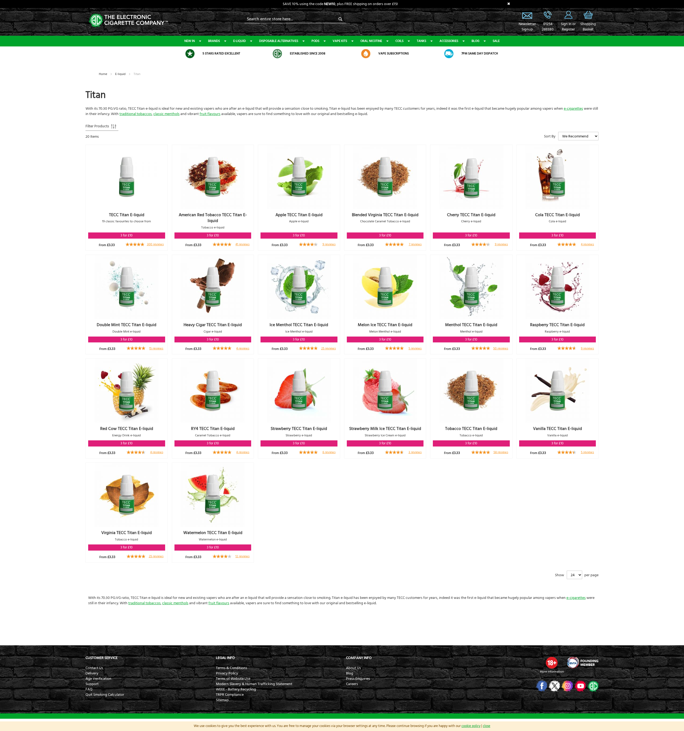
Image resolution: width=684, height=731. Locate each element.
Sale (496, 41)
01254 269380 (547, 14)
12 (242, 556)
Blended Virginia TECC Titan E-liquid (385, 215)
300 (155, 244)
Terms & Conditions (231, 668)
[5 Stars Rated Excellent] (190, 53)
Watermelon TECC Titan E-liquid (212, 533)
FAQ (89, 689)
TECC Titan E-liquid (126, 215)
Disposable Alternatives (278, 41)
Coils (399, 41)
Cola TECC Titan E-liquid (557, 215)
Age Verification (98, 678)
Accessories (449, 41)
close (486, 726)
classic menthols (166, 114)
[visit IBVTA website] (582, 662)
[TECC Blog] (592, 686)
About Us (353, 668)
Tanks (421, 41)
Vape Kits (340, 41)
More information (552, 671)
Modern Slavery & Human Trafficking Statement (254, 684)
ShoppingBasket (588, 26)
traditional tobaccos (135, 114)
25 (328, 348)
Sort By (549, 136)
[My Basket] (588, 18)
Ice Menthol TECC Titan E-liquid (299, 325)
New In (189, 41)
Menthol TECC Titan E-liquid (471, 325)
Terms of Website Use (233, 678)
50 (500, 348)
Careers (352, 684)
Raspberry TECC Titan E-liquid (557, 325)
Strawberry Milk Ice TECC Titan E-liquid (385, 429)
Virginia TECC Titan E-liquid (126, 533)
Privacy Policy (227, 673)
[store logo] (128, 20)
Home (103, 74)
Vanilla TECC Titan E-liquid (557, 429)
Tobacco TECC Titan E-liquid (471, 429)
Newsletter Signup (527, 14)
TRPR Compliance (230, 694)
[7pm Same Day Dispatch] (448, 53)
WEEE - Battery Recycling (236, 689)
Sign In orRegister (568, 14)
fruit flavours (210, 114)
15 (156, 348)
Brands (214, 41)
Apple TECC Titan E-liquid (298, 215)
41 (242, 244)
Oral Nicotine (371, 41)
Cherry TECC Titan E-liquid (471, 215)
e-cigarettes (573, 108)
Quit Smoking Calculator (105, 694)
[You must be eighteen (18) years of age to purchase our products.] (551, 662)
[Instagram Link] (567, 686)
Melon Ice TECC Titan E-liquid (385, 325)
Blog (475, 41)
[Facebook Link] (541, 686)
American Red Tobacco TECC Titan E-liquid (213, 218)
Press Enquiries (358, 678)
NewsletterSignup (527, 26)
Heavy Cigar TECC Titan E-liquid (213, 325)
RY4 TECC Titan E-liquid (213, 429)
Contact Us (94, 668)
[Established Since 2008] (277, 53)
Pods (315, 41)
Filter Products (97, 126)
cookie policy (470, 726)
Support (92, 684)
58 (500, 452)
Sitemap (222, 700)
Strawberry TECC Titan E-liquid (299, 429)
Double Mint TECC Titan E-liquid (126, 325)
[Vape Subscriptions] (365, 53)
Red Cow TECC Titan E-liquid (126, 429)
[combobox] (295, 19)
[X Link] (554, 686)
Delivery (92, 673)
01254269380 (548, 26)
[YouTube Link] (580, 686)
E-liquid (239, 41)
